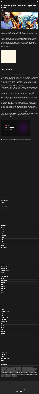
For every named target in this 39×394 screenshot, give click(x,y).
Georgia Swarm (4, 266)
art (10, 367)
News (2, 313)
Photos (2, 323)
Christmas (16, 370)
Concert (3, 237)
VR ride (29, 139)
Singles (2, 329)
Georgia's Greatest (5, 270)
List (2, 290)
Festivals (3, 253)
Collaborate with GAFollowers (7, 69)
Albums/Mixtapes (4, 200)
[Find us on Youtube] (20, 391)
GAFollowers (18, 389)
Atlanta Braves (4, 206)
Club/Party (3, 225)
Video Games (3, 354)
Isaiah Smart (7, 374)
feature (27, 370)
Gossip (2, 272)
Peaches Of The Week (5, 317)
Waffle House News (5, 358)
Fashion (2, 251)
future (3, 372)
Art (2, 204)
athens (16, 367)
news (28, 374)
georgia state (18, 372)
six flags (17, 139)
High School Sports (5, 276)
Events (2, 249)
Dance (2, 245)
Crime (2, 241)
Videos (2, 356)
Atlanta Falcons (4, 210)
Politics (3, 325)
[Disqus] (19, 156)
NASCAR (25, 374)
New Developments (5, 311)
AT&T (13, 367)
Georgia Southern (4, 264)
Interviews (3, 282)
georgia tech (23, 372)
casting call (11, 370)
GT (1, 274)
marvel (18, 374)
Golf (27, 372)
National (3, 309)
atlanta (20, 367)
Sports (2, 335)
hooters (3, 374)
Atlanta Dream (4, 208)
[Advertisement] (8, 56)
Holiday (2, 278)
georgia (6, 372)
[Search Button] (37, 1)
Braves (3, 370)
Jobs (2, 284)
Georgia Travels (4, 268)
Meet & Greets (4, 294)
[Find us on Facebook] (16, 391)
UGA (2, 350)
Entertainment (4, 247)
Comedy (2, 233)
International (4, 280)
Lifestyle (3, 288)
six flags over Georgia (23, 139)
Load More (19, 73)
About (14, 383)
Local (2, 292)
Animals (2, 202)
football (33, 370)
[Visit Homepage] (19, 2)
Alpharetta (7, 367)
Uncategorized (4, 352)
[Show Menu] (1, 1)
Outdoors (3, 315)
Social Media (3, 333)
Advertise (17, 383)
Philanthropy (4, 321)
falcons (23, 370)
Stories (2, 337)
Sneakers (3, 331)
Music (21, 374)
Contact (24, 383)
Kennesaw (3, 286)
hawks (35, 372)
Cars (2, 221)
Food (30, 370)
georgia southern (11, 372)
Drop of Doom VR (12, 139)
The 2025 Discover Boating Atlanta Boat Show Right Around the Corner (14, 70)
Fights (2, 255)
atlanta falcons (30, 367)
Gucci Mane (31, 372)
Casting (2, 223)
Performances (4, 319)
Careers (21, 383)
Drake (20, 370)
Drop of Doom (6, 139)
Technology (3, 341)
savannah (31, 374)
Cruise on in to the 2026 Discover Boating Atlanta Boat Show (12, 67)
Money (2, 296)
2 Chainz (3, 367)
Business (3, 219)
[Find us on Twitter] (17, 391)
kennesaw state (13, 374)
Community (3, 235)
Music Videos (3, 305)
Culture (2, 243)
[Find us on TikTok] (21, 391)
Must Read (3, 307)
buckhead (6, 370)
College (2, 227)
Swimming (3, 339)
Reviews (2, 327)
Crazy (2, 239)
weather (3, 360)
